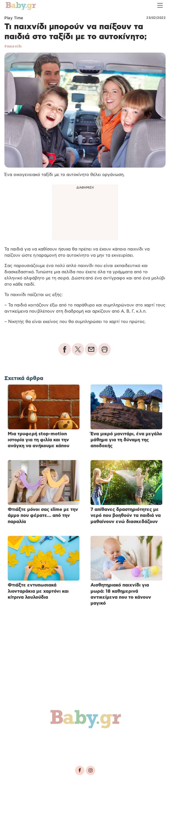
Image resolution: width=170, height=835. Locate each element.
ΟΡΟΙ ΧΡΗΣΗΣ (43, 799)
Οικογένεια (111, 739)
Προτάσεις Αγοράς (114, 749)
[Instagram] (90, 770)
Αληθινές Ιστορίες (31, 749)
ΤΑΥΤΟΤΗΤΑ (18, 799)
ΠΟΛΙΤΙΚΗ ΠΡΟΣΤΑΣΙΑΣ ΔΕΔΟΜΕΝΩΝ (88, 799)
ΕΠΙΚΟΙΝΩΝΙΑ (133, 799)
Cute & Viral (72, 749)
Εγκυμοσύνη (57, 739)
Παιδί (85, 739)
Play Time (13, 18)
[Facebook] (79, 770)
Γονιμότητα (22, 739)
